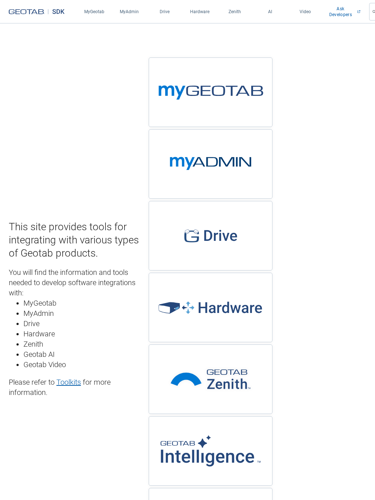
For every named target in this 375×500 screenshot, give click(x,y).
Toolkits (68, 382)
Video (305, 11)
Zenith (235, 11)
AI (270, 11)
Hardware (199, 11)
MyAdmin (129, 11)
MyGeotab (94, 11)
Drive (165, 11)
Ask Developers (340, 11)
